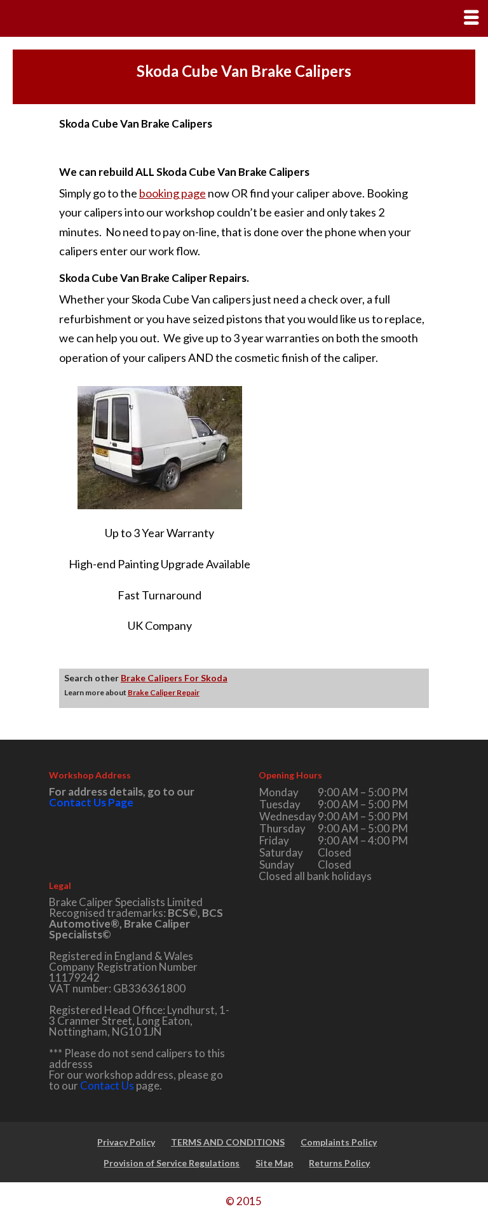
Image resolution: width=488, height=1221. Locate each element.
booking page (172, 193)
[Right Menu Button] (471, 17)
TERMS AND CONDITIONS (228, 1142)
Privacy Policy (126, 1142)
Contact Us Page (91, 802)
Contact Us (107, 1085)
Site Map (274, 1163)
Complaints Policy (339, 1142)
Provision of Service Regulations (172, 1163)
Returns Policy (339, 1163)
